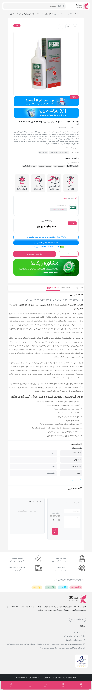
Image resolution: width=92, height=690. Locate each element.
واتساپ (49, 587)
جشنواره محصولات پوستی (59, 152)
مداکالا (64, 198)
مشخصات (64, 288)
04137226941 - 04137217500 (73, 636)
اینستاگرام (74, 587)
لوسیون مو (43, 152)
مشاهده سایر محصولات (58, 210)
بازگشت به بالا (76, 619)
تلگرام (62, 587)
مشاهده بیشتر (77, 480)
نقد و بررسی (76, 288)
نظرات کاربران (52, 288)
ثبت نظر (54, 531)
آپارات (35, 587)
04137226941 (78, 632)
